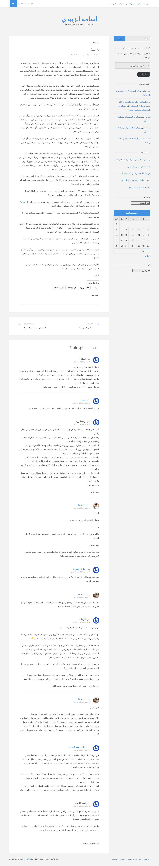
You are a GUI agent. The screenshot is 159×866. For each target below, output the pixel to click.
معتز (148, 91)
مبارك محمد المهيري (77, 747)
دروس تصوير (130, 4)
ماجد (84, 400)
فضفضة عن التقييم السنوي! (139, 166)
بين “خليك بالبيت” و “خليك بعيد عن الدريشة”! (132, 159)
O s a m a (82, 505)
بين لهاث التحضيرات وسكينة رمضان (135, 173)
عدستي (121, 4)
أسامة (81, 55)
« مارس (147, 256)
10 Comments (72, 55)
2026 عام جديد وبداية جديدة (139, 187)
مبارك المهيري (80, 569)
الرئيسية (146, 4)
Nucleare (27, 859)
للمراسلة (113, 4)
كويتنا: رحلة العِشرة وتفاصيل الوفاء (136, 180)
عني (139, 4)
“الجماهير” (24, 202)
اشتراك (143, 74)
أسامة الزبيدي (79, 18)
